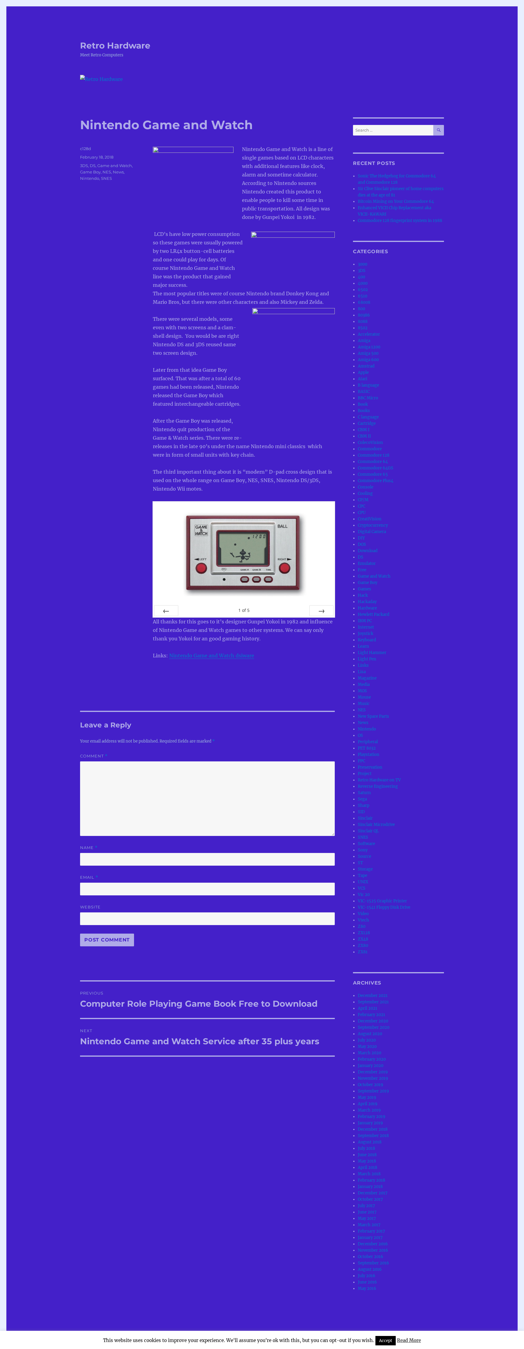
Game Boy (90, 171)
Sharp (363, 805)
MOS (362, 690)
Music (364, 703)
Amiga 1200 (369, 347)
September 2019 (373, 1091)
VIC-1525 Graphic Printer (382, 901)
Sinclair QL (368, 831)
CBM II (364, 436)
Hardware (367, 608)
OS (360, 735)
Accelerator (369, 334)
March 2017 (369, 1224)
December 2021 (373, 995)
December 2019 (373, 1072)
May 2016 (367, 1288)
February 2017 (371, 1231)
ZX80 (363, 945)
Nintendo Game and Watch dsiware (211, 656)
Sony (363, 850)
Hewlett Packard (373, 614)
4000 (363, 283)
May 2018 (367, 1161)
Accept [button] (385, 1340)
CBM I (363, 429)
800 (361, 308)
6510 (362, 296)
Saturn (364, 792)
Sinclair (365, 818)
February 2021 (371, 1014)
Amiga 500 (368, 353)
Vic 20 (364, 894)
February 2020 (372, 1059)
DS (93, 165)
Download (368, 550)
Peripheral (368, 741)
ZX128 (364, 932)
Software (366, 843)
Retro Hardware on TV (379, 780)
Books (364, 410)
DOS (362, 544)
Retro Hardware (115, 45)
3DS (84, 165)
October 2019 (370, 1084)
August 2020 (370, 1033)
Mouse (364, 697)
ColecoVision (370, 442)
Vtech (363, 920)
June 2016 (367, 1282)
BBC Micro (368, 398)
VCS (361, 888)
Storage (365, 869)
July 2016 (366, 1275)
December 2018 (373, 1129)
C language (368, 417)
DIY (361, 538)
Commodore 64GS (375, 468)
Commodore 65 (373, 474)
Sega (362, 799)
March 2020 (369, 1052)
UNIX (363, 881)
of (244, 610)
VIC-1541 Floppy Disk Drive (384, 907)
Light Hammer (372, 652)
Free (362, 569)
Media (364, 684)
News (118, 171)
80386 (364, 315)
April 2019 (368, 1103)
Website (90, 906)
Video (363, 913)
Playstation (368, 754)
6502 (363, 289)
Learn (363, 646)
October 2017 (370, 1199)
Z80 (361, 926)
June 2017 (367, 1212)
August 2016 (370, 1269)
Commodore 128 (373, 455)
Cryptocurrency (373, 525)
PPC (361, 760)
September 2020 (373, 1027)
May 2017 (367, 1218)
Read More (409, 1340)
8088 (363, 321)
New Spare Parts (373, 716)
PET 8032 (367, 748)
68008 (364, 302)
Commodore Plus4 (375, 480)
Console (365, 487)
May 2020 (367, 1046)
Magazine (367, 678)
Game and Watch (114, 165)
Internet (366, 627)
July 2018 (366, 1148)
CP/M (363, 499)
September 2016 (373, 1263)
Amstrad (366, 366)
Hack (363, 595)
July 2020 (367, 1040)
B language (368, 385)
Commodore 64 (373, 461)
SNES (106, 178)
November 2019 (373, 1078)
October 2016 (370, 1256)
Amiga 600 (368, 359)
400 (361, 277)
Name (89, 847)
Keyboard (367, 640)
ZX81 (363, 952)
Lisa (362, 671)
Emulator (367, 563)
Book (363, 404)
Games (364, 589)
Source (364, 856)
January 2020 (370, 1065)
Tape (362, 875)
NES (106, 171)
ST (360, 862)
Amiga (364, 340)
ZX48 (363, 939)
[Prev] (166, 610)
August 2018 (369, 1142)
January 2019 (370, 1123)
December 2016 (373, 1244)
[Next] (321, 610)
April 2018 (367, 1167)
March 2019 (369, 1110)
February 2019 (371, 1116)
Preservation (370, 767)
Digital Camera (372, 531)
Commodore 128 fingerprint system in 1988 (400, 220)
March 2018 (369, 1173)
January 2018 (370, 1186)
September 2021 (373, 1002)
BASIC (364, 391)
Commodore (370, 448)
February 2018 (371, 1180)
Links (363, 665)
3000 (362, 264)
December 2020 (373, 1021)
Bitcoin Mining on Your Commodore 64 (396, 201)
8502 (363, 328)
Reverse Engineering (378, 786)
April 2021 (367, 1008)
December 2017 (373, 1193)
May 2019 (367, 1097)
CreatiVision (369, 519)
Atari (362, 378)
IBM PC (365, 620)
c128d (85, 148)
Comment (94, 756)
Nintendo (89, 178)
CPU (362, 512)
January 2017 (370, 1237)
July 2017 (366, 1205)
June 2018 (367, 1154)
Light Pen (367, 659)
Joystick (365, 633)
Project (364, 773)
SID (361, 811)
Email (89, 877)
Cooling (365, 493)
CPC (361, 506)
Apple (363, 372)
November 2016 (373, 1250)
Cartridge (367, 423)
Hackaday (367, 601)
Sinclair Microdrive (376, 824)
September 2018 (373, 1135)
